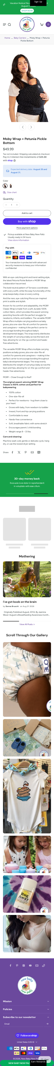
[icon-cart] (41, 24)
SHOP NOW (27, 10)
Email (6, 1024)
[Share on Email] (32, 452)
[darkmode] (48, 24)
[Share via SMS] (39, 452)
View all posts (26, 624)
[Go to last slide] (23, 127)
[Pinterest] (17, 965)
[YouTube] (30, 965)
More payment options (27, 228)
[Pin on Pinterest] (25, 452)
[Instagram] (23, 965)
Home (7, 38)
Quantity (8, 198)
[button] (27, 1063)
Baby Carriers (20, 38)
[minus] (6, 205)
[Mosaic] (11, 186)
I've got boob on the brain (20, 602)
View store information (18, 240)
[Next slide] (31, 127)
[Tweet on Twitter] (19, 452)
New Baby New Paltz (30, 1058)
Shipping (23, 154)
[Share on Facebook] (12, 452)
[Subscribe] (47, 1024)
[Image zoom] (27, 86)
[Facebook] (10, 965)
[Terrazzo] (5, 186)
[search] (9, 24)
